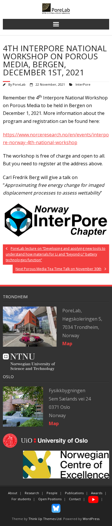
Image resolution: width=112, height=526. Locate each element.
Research (32, 493)
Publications (74, 493)
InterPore (83, 84)
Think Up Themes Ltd (44, 519)
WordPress (91, 519)
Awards (96, 493)
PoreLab (19, 84)
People (52, 493)
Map (54, 423)
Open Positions (49, 499)
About (12, 493)
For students (21, 499)
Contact (75, 499)
